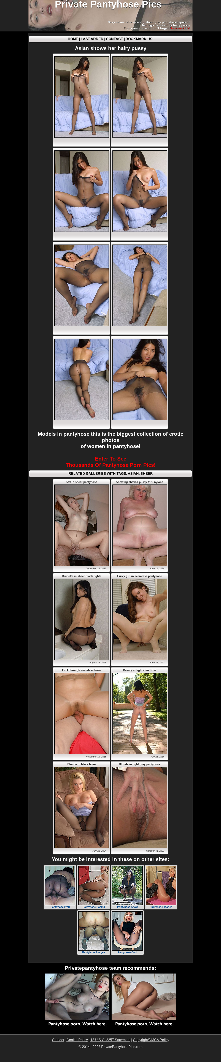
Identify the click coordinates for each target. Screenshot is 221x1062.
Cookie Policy (77, 1040)
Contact (114, 39)
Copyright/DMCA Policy (151, 1040)
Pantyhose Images (93, 952)
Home (73, 39)
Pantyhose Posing (94, 907)
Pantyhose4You (60, 907)
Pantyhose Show (127, 907)
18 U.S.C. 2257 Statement (110, 1040)
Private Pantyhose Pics (108, 4)
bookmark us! (180, 28)
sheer (146, 473)
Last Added (92, 39)
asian (133, 473)
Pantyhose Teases (161, 907)
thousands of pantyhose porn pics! (111, 462)
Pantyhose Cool (127, 952)
